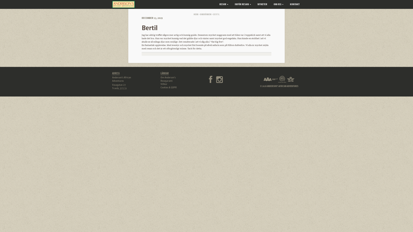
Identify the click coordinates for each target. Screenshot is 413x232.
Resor (223, 4)
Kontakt (295, 4)
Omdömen (205, 14)
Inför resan (242, 4)
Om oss (278, 4)
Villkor (164, 84)
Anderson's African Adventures (121, 79)
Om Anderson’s (168, 77)
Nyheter (262, 4)
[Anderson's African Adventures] (123, 4)
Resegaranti (167, 80)
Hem (196, 14)
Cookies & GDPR (169, 87)
